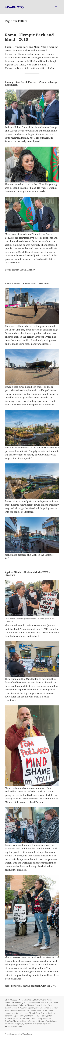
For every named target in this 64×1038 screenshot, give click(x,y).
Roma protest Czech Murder (20, 269)
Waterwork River (11, 1023)
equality (31, 1008)
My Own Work (40, 1000)
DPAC (20, 1008)
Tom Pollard (51, 1021)
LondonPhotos (27, 1000)
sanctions (47, 1018)
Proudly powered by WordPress (18, 1034)
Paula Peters (41, 1016)
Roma (22, 1018)
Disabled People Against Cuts (39, 1005)
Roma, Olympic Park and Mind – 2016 (29, 37)
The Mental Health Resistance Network (29, 1021)
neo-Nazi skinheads (20, 1013)
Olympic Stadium (48, 1013)
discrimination (11, 1008)
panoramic (19, 1016)
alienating (19, 1002)
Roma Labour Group (34, 1018)
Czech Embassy (19, 1005)
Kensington (46, 1008)
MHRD (45, 1010)
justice (37, 1008)
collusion (8, 1005)
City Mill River (52, 1002)
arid (25, 1002)
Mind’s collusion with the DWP (39, 985)
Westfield (28, 1023)
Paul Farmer (30, 1016)
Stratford (8, 1021)
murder (8, 1013)
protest (16, 1018)
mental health (36, 1010)
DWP (25, 1008)
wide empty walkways (42, 1023)
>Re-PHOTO (14, 7)
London (13, 1010)
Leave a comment (15, 1026)
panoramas (9, 1016)
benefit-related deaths (37, 1002)
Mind (51, 1010)
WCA (21, 1023)
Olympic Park (34, 1013)
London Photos (23, 1010)
